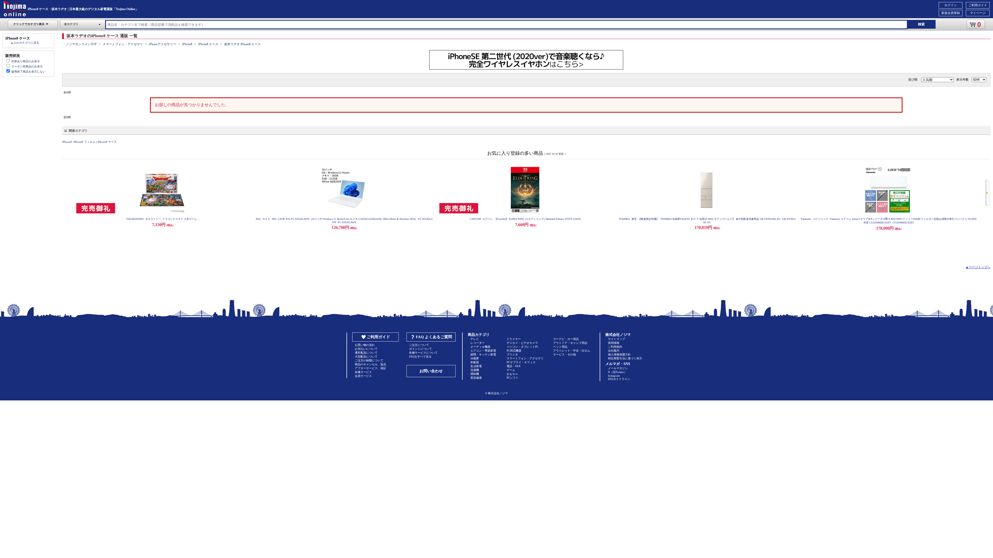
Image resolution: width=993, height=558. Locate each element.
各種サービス (363, 372)
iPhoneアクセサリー (162, 44)
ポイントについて (420, 348)
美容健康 (476, 377)
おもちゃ (512, 373)
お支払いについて (366, 348)
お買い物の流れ (365, 344)
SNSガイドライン (619, 379)
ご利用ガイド (977, 5)
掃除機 (474, 373)
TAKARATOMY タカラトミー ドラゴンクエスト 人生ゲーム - (162, 219)
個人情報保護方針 (619, 354)
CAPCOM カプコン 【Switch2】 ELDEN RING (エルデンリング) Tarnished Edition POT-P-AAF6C (525, 219)
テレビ (474, 338)
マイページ (978, 13)
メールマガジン (618, 368)
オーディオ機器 (480, 346)
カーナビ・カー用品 (566, 338)
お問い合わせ (431, 371)
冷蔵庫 (474, 358)
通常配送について (366, 352)
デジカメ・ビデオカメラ (522, 342)
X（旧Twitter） (617, 372)
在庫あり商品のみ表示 (25, 61)
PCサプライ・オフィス (521, 362)
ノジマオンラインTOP (81, 44)
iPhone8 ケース (208, 44)
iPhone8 (187, 44)
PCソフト (512, 377)
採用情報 (613, 342)
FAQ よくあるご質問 (434, 337)
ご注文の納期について (369, 360)
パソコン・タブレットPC (522, 346)
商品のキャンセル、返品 (370, 364)
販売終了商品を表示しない (28, 71)
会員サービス (363, 375)
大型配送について (366, 356)
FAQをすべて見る (420, 356)
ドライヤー (514, 338)
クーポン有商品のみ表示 (27, 66)
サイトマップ (616, 338)
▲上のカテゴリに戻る (25, 42)
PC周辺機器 (514, 350)
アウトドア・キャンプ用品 (570, 342)
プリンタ (512, 354)
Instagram (614, 375)
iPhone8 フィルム (84, 141)
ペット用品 (560, 346)
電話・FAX (514, 366)
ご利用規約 (615, 346)
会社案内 (613, 350)
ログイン (950, 5)
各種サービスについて (423, 352)
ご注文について (419, 344)
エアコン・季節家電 (483, 350)
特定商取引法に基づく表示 (625, 358)
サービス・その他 (564, 354)
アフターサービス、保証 (370, 368)
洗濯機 (474, 369)
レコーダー (477, 342)
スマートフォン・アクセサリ (123, 44)
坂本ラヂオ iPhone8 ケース (242, 44)
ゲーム (511, 369)
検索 (921, 24)
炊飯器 (474, 362)
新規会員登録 (950, 13)
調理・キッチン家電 (483, 354)
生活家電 (476, 366)
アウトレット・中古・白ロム (571, 350)
